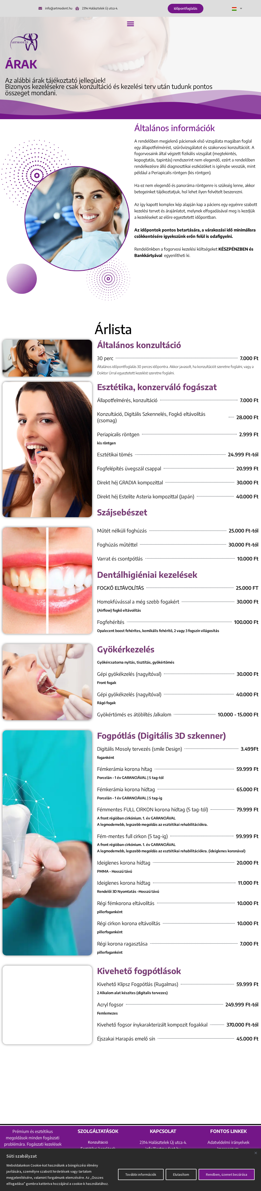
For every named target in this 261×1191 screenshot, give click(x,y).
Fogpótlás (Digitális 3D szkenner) (161, 735)
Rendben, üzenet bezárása (226, 1174)
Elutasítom (181, 1174)
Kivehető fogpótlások (139, 971)
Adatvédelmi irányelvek (228, 1142)
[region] (130, 1169)
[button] (130, 24)
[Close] (256, 1153)
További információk (140, 1174)
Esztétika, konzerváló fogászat (157, 387)
